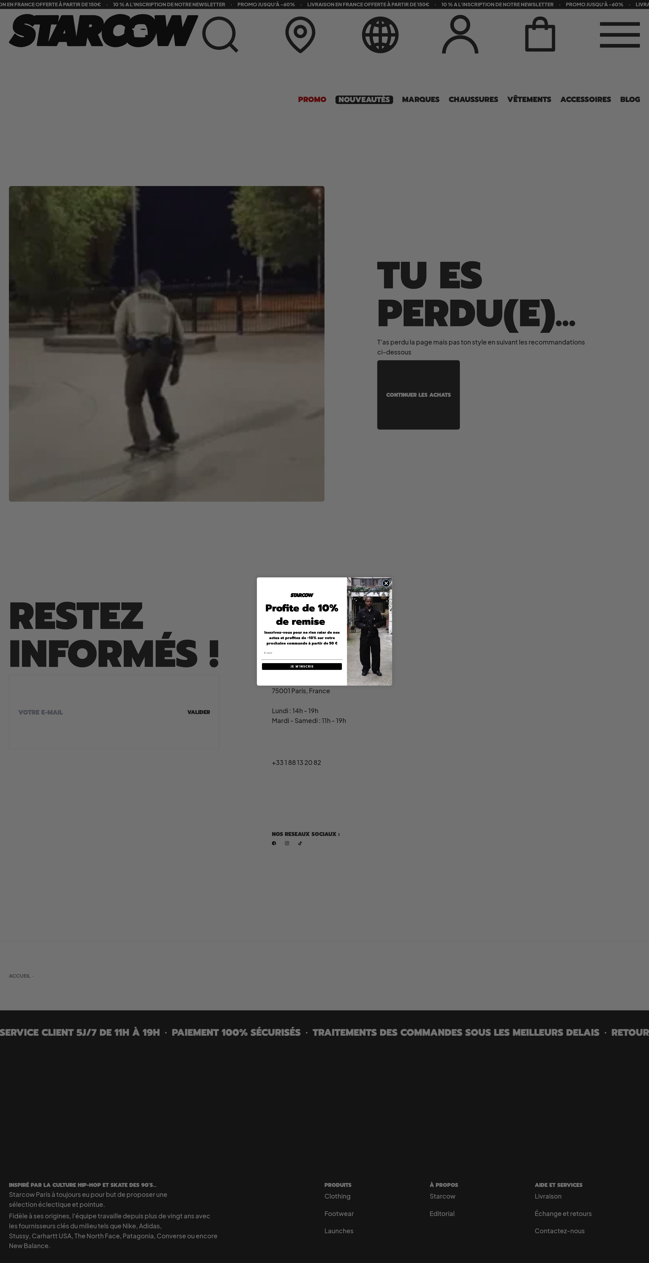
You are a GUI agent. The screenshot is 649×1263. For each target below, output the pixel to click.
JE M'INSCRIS (302, 666)
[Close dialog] (386, 583)
